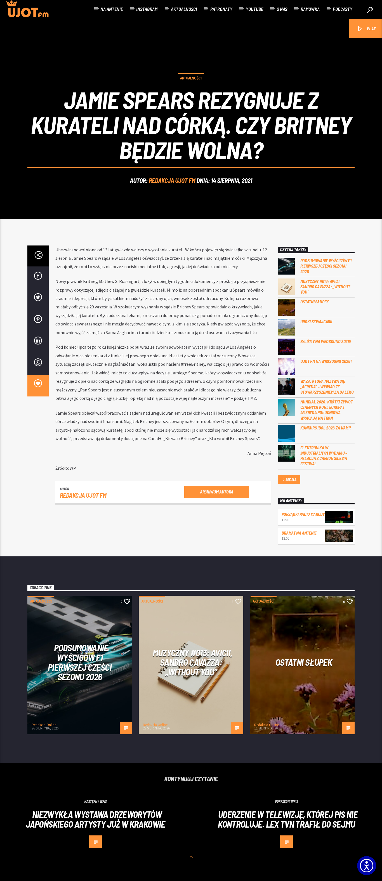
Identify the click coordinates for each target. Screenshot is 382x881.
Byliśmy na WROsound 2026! (325, 341)
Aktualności (184, 9)
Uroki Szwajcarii (316, 321)
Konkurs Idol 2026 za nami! (325, 427)
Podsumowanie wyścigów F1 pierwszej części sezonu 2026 (326, 266)
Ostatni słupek (314, 301)
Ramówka (310, 9)
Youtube (254, 9)
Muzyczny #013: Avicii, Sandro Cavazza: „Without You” (325, 286)
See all (291, 479)
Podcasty (342, 9)
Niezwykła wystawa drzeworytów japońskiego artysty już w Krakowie (95, 819)
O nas (282, 9)
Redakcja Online (44, 724)
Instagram (146, 9)
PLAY (371, 28)
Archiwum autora (216, 491)
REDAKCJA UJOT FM (172, 180)
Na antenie (111, 9)
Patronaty (221, 9)
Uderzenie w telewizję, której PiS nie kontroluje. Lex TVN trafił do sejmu (288, 819)
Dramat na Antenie (299, 532)
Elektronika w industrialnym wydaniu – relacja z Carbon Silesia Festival (324, 455)
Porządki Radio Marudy (303, 514)
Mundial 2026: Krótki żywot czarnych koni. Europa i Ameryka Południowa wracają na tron (326, 410)
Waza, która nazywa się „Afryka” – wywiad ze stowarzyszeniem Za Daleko (327, 386)
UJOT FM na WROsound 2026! (326, 361)
